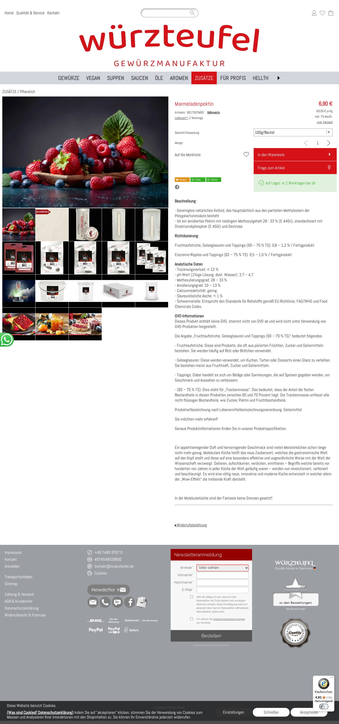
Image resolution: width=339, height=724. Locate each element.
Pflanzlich (27, 91)
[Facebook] (129, 602)
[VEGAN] (93, 78)
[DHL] (95, 620)
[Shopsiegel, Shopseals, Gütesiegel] (295, 579)
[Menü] (331, 678)
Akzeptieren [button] (309, 712)
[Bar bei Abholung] (113, 620)
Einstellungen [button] (233, 712)
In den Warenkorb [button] (271, 154)
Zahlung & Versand (19, 594)
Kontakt (53, 12)
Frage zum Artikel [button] (271, 167)
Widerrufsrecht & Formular (25, 615)
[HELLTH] (260, 78)
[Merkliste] (322, 13)
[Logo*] (169, 25)
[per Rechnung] (149, 620)
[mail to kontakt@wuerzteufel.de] (93, 602)
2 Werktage (189, 118)
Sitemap (11, 583)
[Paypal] (95, 630)
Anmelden (12, 566)
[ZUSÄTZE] (204, 78)
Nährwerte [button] (213, 112)
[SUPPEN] (116, 78)
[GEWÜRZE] (69, 78)
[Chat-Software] (117, 602)
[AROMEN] (179, 78)
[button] (278, 78)
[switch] (323, 706)
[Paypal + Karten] (113, 630)
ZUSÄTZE (9, 91)
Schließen (271, 712)
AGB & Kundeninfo (18, 601)
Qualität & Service (30, 12)
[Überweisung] (131, 620)
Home (9, 12)
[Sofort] (131, 630)
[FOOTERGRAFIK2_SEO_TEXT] (295, 558)
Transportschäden (18, 576)
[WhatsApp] (105, 602)
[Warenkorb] (331, 13)
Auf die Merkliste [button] (188, 154)
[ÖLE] (159, 78)
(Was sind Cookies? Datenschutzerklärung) (40, 712)
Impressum (13, 552)
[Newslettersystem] (142, 602)
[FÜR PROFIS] (233, 78)
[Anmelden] (314, 13)
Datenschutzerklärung (22, 608)
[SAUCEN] (140, 78)
